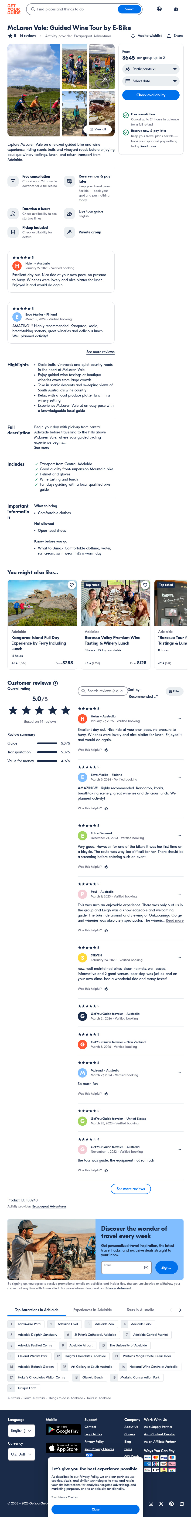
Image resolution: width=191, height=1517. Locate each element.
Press (128, 1449)
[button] (21, 36)
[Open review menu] (179, 719)
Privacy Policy (94, 1442)
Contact (90, 1427)
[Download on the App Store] (63, 1448)
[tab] (36, 1310)
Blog (127, 1442)
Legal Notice (93, 1434)
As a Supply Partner (158, 1427)
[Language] (159, 9)
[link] (42, 625)
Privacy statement (118, 1288)
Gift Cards (131, 1457)
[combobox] (72, 9)
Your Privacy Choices (99, 1449)
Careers (129, 1434)
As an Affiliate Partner (160, 1442)
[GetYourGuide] (13, 9)
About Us (131, 1427)
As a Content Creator (159, 1434)
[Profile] (176, 9)
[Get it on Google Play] (63, 1430)
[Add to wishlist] (72, 585)
